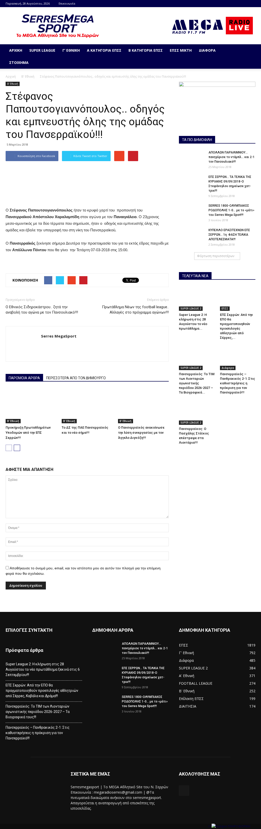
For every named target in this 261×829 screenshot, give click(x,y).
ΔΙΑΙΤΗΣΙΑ (187, 706)
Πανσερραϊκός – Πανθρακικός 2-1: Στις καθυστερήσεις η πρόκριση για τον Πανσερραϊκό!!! (237, 383)
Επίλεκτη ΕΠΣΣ (191, 698)
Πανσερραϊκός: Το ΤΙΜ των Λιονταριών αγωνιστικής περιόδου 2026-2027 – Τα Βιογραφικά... (196, 383)
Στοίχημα (19, 62)
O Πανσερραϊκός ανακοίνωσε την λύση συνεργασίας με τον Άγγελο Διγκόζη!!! (141, 433)
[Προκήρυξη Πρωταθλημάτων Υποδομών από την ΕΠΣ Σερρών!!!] (31, 405)
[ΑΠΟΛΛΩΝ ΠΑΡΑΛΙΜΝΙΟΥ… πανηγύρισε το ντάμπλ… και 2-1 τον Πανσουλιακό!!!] (191, 159)
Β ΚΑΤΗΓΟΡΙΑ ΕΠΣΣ (145, 50)
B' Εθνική (27, 76)
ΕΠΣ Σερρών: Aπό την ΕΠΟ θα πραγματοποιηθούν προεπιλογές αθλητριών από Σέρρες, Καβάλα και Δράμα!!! (42, 690)
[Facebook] (251, 3)
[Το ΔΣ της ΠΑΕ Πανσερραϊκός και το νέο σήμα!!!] (87, 405)
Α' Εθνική (186, 675)
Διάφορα (207, 50)
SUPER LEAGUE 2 (190, 308)
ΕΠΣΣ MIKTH (181, 50)
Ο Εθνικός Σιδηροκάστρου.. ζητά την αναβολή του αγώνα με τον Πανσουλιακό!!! (42, 310)
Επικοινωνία (67, 3)
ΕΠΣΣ (224, 308)
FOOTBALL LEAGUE (195, 683)
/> (210, 826)
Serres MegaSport (58, 336)
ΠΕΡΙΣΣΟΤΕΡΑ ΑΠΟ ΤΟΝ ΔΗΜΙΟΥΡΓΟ (76, 378)
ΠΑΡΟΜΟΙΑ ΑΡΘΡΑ (24, 378)
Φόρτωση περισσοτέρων (215, 256)
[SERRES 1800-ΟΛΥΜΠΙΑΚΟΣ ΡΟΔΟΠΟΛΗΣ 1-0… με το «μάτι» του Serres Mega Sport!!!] (191, 212)
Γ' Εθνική (186, 652)
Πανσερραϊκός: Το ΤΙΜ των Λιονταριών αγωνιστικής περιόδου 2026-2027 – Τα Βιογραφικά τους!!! (38, 711)
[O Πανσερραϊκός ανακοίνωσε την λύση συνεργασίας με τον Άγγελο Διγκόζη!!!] (143, 405)
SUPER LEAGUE (42, 50)
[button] (249, 56)
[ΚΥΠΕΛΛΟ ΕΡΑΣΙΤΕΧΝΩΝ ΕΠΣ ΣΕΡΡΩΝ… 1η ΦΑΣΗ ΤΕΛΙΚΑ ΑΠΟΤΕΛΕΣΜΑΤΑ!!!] (191, 237)
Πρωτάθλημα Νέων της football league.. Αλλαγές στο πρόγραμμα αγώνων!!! (135, 310)
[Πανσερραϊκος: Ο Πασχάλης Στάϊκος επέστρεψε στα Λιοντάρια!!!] (197, 412)
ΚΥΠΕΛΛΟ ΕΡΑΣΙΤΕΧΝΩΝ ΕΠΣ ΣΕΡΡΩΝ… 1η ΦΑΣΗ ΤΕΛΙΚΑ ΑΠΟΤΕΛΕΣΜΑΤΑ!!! (229, 234)
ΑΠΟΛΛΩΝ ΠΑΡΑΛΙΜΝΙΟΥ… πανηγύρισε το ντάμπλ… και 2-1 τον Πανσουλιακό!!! (231, 157)
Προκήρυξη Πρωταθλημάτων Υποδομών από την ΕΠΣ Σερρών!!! (28, 433)
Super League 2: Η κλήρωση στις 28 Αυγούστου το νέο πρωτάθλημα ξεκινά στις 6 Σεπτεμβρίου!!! (43, 669)
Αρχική (15, 50)
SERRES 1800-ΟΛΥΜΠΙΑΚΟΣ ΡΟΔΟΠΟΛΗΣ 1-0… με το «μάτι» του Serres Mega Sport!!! (231, 210)
